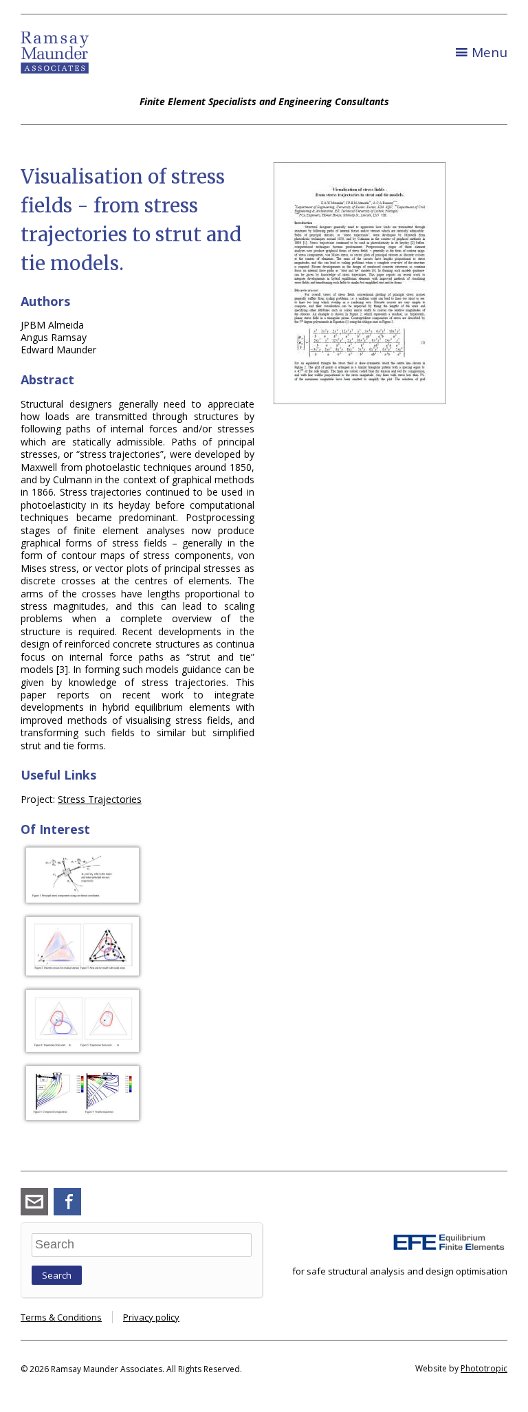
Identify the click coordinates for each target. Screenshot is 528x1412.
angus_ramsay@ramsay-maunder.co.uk (34, 1201)
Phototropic (484, 1368)
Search (57, 1275)
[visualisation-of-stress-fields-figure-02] (82, 972)
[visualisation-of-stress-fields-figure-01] (82, 899)
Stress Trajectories (100, 799)
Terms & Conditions (61, 1317)
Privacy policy (151, 1317)
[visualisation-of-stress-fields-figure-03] (82, 1048)
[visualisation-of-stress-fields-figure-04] (82, 1116)
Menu (489, 52)
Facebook (67, 1201)
